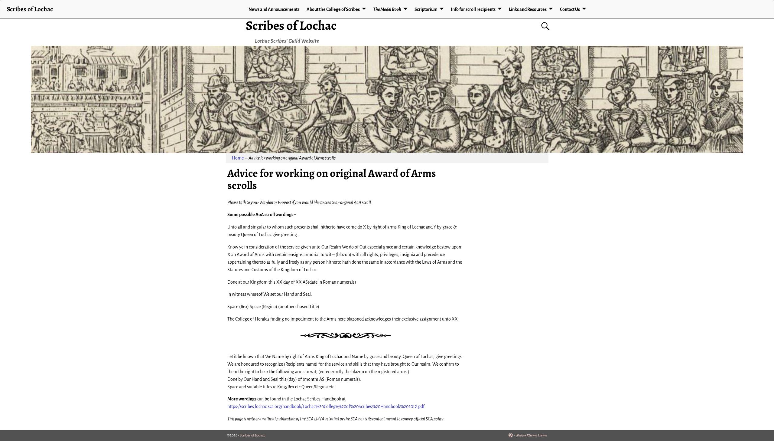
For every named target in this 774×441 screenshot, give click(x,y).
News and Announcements (274, 9)
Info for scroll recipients (473, 9)
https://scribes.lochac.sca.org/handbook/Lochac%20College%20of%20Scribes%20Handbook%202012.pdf (325, 406)
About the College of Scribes (333, 9)
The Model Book (387, 9)
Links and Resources (528, 9)
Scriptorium (426, 9)
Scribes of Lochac (291, 25)
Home (238, 158)
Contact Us (570, 9)
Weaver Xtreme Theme (531, 435)
